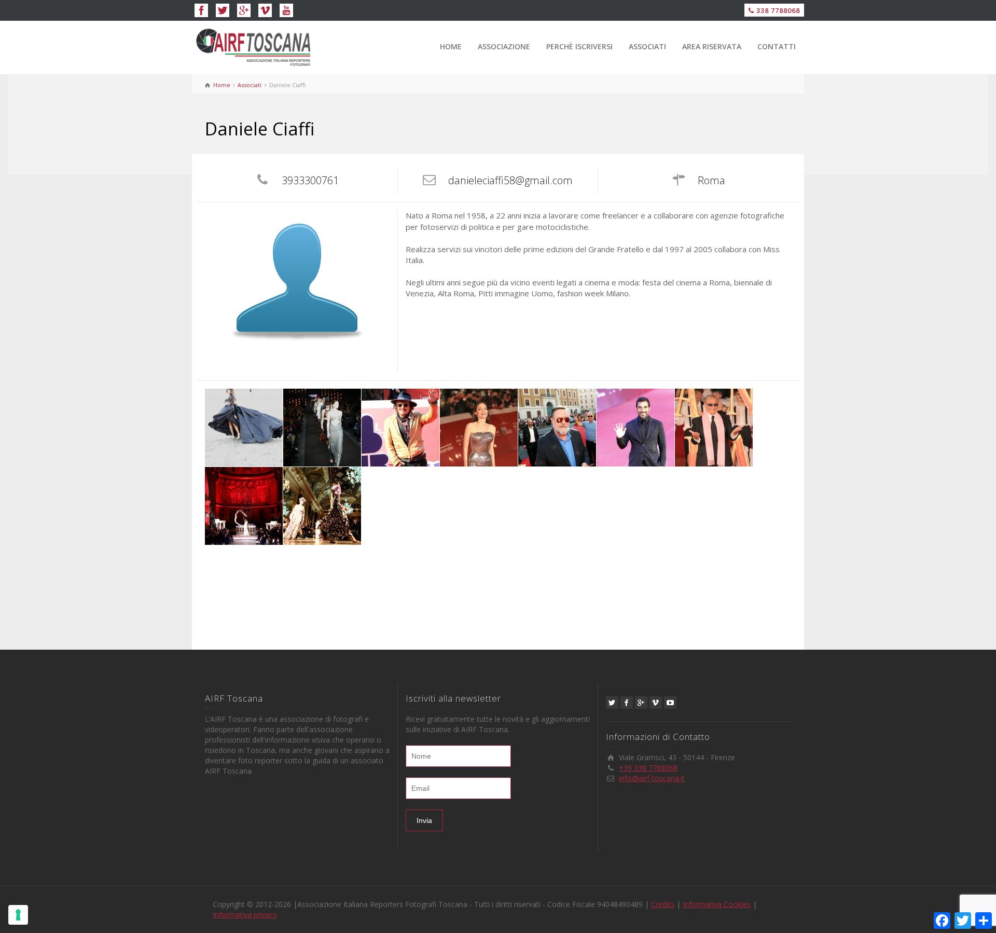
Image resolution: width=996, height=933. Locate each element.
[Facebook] (626, 702)
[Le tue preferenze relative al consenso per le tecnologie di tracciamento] (18, 915)
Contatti (776, 46)
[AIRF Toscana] (259, 46)
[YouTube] (670, 702)
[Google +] (641, 702)
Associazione (504, 46)
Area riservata (711, 46)
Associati (647, 46)
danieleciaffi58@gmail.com (510, 180)
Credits (662, 904)
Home (451, 46)
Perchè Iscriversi (579, 46)
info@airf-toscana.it (652, 778)
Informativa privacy (245, 915)
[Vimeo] (655, 702)
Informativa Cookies (717, 904)
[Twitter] (612, 702)
